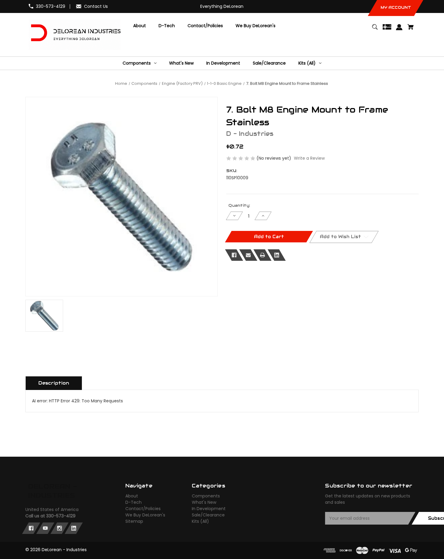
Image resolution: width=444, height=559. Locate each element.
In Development (209, 509)
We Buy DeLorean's (145, 515)
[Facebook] (234, 255)
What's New (204, 502)
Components (206, 496)
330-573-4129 (50, 6)
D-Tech (133, 502)
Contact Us (96, 6)
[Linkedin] (276, 255)
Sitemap (134, 521)
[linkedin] (73, 528)
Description (53, 383)
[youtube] (45, 528)
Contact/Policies (143, 509)
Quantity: (239, 205)
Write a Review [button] (309, 158)
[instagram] (59, 528)
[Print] (262, 255)
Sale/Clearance (208, 515)
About (131, 496)
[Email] (248, 255)
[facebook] (31, 528)
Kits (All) (200, 521)
